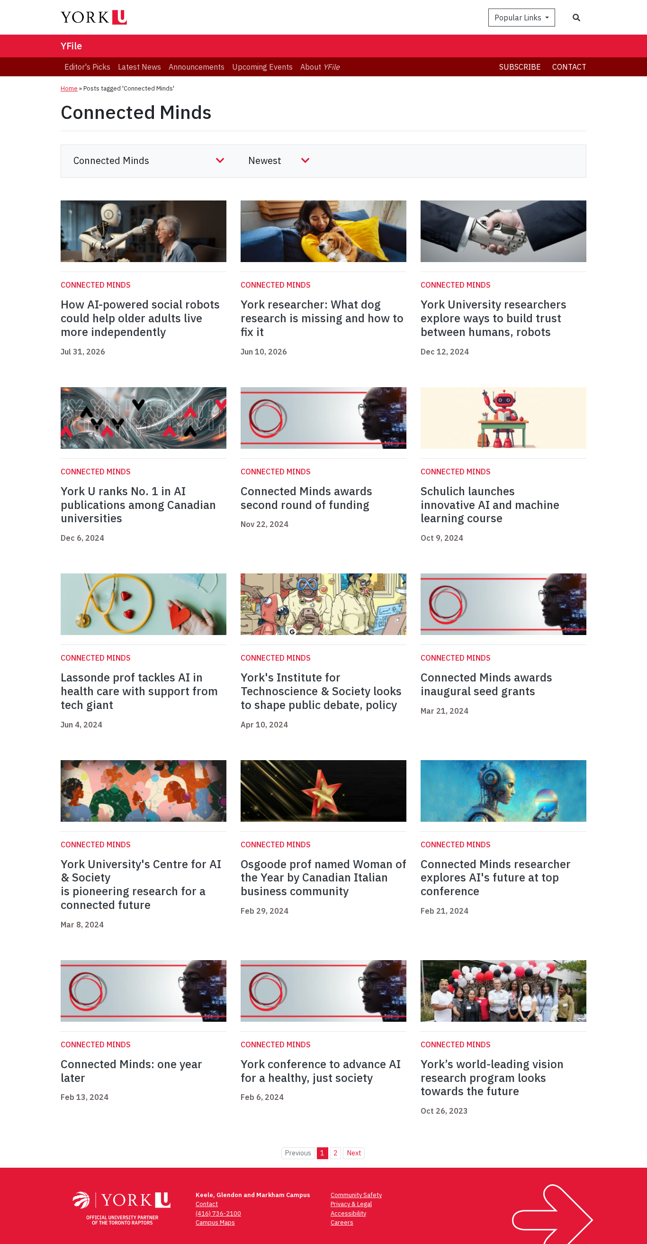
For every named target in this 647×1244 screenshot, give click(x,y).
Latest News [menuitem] (139, 67)
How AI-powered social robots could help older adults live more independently (140, 318)
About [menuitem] (320, 67)
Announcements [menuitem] (197, 67)
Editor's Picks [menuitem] (87, 67)
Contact (569, 67)
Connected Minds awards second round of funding (306, 497)
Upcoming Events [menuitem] (262, 67)
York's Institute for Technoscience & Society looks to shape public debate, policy (321, 691)
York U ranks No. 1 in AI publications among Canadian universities (138, 504)
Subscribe (520, 67)
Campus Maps (215, 1222)
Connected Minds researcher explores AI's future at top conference (496, 877)
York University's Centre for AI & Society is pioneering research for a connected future (141, 884)
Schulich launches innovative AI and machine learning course (490, 504)
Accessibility (348, 1213)
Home (69, 88)
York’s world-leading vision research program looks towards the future (492, 1077)
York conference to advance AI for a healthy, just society (321, 1070)
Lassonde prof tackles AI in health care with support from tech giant (139, 691)
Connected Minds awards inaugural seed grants (486, 684)
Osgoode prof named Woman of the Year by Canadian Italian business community (323, 877)
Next (354, 1152)
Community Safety (356, 1195)
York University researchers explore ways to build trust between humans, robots (493, 318)
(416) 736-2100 (218, 1213)
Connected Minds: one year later (131, 1070)
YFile (71, 45)
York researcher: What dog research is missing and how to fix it (322, 318)
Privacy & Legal (351, 1204)
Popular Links (518, 17)
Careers (342, 1222)
